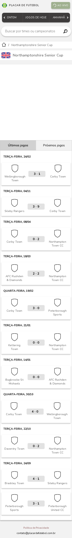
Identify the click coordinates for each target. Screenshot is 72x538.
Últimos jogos (18, 145)
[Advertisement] (36, 102)
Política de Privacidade (36, 527)
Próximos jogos (54, 145)
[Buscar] (65, 31)
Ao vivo (62, 5)
